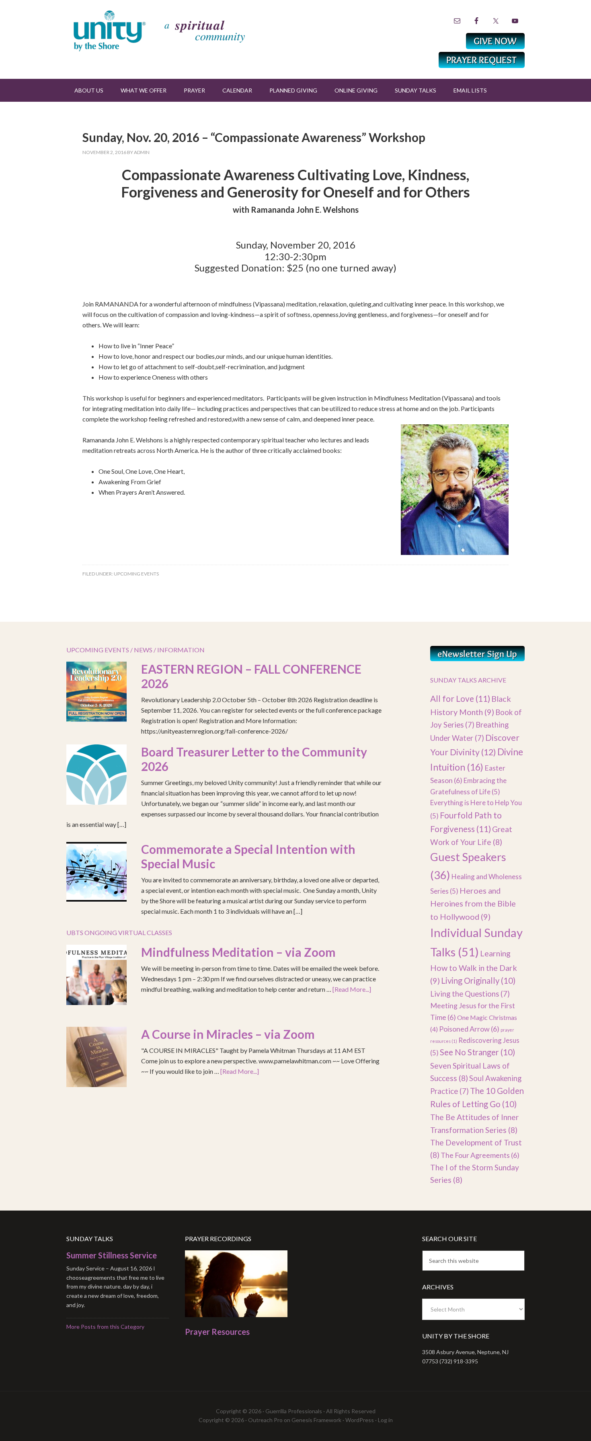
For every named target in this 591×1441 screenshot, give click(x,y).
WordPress (359, 1419)
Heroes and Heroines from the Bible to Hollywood (473, 903)
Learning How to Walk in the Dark (473, 967)
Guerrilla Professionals (293, 1411)
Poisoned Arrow (469, 1028)
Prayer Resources (217, 1331)
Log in (385, 1419)
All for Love (460, 698)
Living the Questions (470, 993)
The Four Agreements (480, 1155)
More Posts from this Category (105, 1326)
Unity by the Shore (176, 30)
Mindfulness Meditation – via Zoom (238, 952)
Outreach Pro (265, 1419)
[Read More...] (351, 989)
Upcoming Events (136, 574)
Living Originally (478, 980)
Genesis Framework (316, 1419)
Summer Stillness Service (111, 1255)
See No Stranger (477, 1052)
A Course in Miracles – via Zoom (228, 1034)
